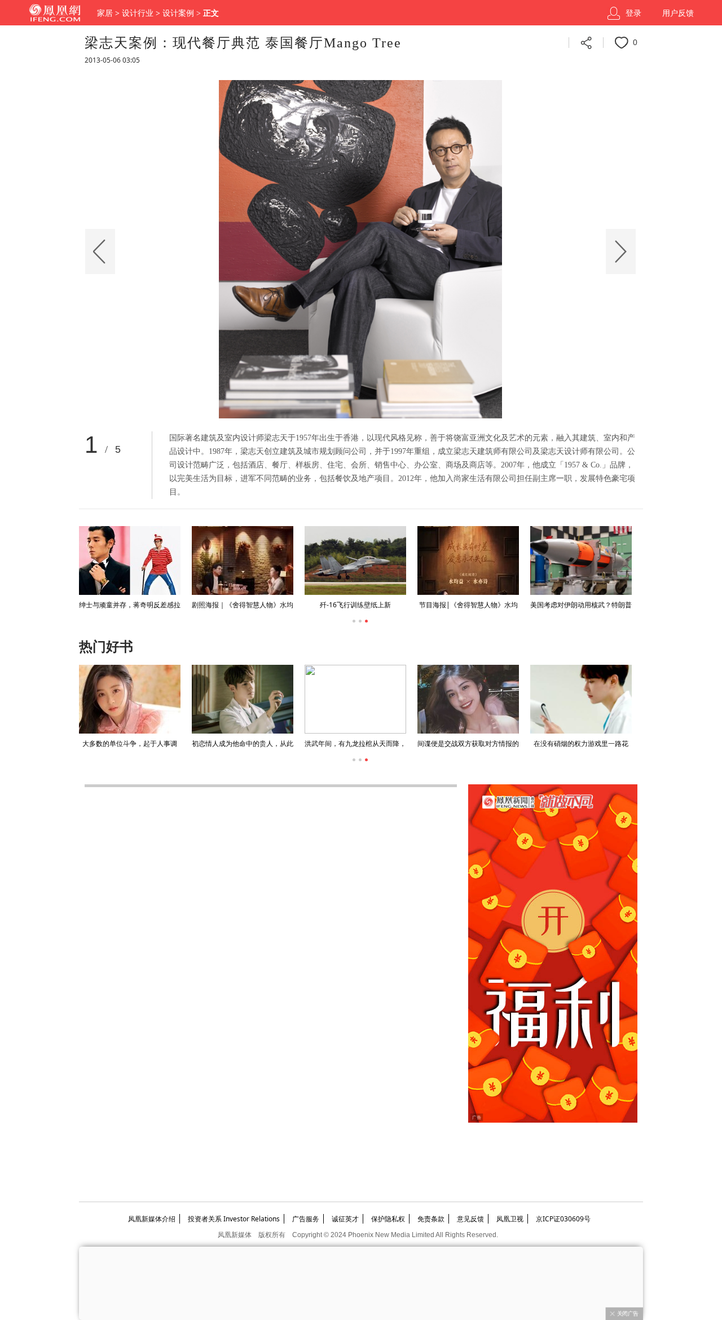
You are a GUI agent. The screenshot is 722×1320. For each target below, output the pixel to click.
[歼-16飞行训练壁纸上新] (355, 560)
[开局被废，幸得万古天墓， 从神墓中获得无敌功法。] (242, 699)
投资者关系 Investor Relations (234, 1219)
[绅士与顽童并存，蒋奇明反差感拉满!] (129, 560)
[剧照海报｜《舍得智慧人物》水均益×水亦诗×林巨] (242, 560)
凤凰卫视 (509, 1219)
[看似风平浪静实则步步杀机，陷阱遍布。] (355, 699)
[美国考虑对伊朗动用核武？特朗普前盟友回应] (581, 560)
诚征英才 (345, 1219)
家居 (105, 13)
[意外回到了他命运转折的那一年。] (581, 699)
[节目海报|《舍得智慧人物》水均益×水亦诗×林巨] (468, 560)
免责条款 (430, 1219)
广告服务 (305, 1219)
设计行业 (137, 13)
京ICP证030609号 (563, 1219)
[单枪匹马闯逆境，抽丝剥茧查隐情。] (129, 699)
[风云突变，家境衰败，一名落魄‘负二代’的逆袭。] (468, 699)
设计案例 (178, 13)
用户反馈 (678, 13)
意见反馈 (470, 1219)
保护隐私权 (388, 1219)
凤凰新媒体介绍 (151, 1219)
